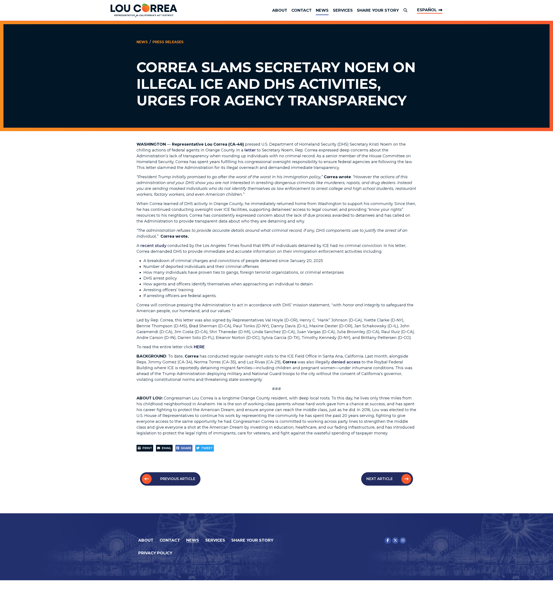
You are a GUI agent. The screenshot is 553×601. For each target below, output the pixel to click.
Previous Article (177, 479)
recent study (153, 245)
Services (343, 10)
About (279, 10)
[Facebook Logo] (388, 540)
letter (250, 150)
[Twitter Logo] (395, 540)
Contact (301, 10)
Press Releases (168, 42)
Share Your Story (378, 10)
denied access (346, 362)
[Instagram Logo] (403, 540)
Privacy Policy (155, 553)
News (322, 10)
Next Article (379, 479)
